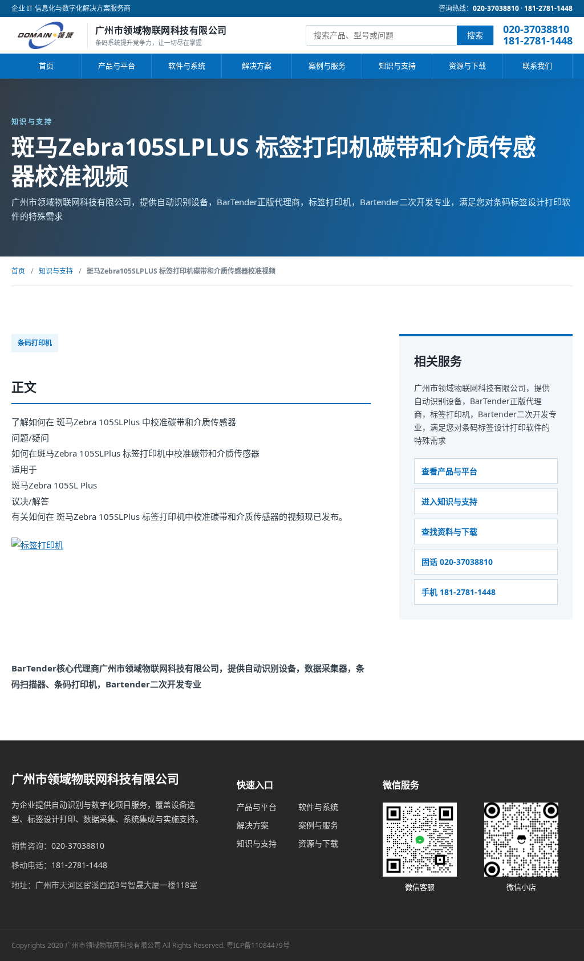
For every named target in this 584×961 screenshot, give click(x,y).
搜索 (475, 35)
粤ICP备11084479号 (258, 945)
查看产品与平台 (449, 471)
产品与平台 (116, 65)
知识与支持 (397, 65)
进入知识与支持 (449, 501)
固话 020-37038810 (457, 561)
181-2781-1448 (548, 8)
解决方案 (256, 65)
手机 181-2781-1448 (458, 592)
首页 (46, 65)
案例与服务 (327, 65)
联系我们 (537, 65)
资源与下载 (467, 65)
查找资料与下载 (449, 531)
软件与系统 (186, 65)
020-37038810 (496, 8)
